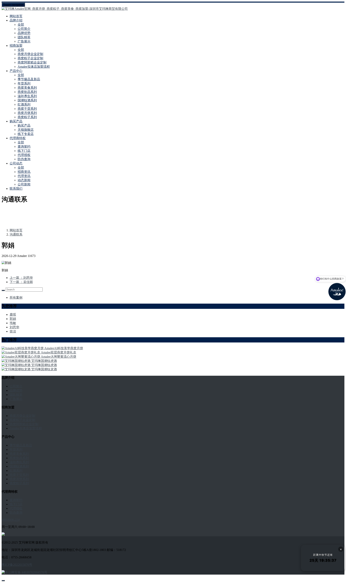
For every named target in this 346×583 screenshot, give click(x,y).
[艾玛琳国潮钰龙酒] (16, 369)
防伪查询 (24, 159)
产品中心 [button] (16, 70)
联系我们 (16, 188)
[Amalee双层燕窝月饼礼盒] (21, 352)
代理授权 (24, 155)
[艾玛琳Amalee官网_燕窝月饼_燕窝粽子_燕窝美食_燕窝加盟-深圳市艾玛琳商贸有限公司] (173, 9)
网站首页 (16, 16)
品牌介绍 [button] (16, 20)
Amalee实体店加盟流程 (34, 66)
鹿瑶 (13, 314)
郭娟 (13, 318)
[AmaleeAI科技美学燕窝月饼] (23, 348)
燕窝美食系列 (27, 87)
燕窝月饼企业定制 (30, 54)
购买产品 (24, 125)
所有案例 (16, 297)
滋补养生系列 (27, 96)
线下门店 (24, 150)
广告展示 (24, 41)
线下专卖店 (26, 134)
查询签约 (24, 146)
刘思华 (14, 327)
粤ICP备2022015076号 (17, 564)
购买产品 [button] (16, 121)
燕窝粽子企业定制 (30, 58)
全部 (21, 24)
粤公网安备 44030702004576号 (26, 572)
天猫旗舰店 (26, 129)
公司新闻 (24, 184)
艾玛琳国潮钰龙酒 (44, 369)
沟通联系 (16, 234)
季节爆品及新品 (29, 79)
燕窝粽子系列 (27, 117)
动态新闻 (24, 180)
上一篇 (21, 277)
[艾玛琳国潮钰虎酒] (16, 360)
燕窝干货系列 (27, 108)
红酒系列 (24, 104)
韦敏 (13, 323)
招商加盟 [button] (16, 45)
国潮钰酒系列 (27, 100)
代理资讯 (24, 176)
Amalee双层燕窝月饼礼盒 (58, 352)
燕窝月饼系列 (27, 113)
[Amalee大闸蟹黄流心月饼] (21, 356)
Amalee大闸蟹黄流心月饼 (58, 356)
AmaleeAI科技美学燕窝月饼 (63, 348)
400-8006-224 (11, 520)
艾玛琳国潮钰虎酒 (44, 360)
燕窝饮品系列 (27, 92)
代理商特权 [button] (18, 138)
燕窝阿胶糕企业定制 (32, 62)
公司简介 (24, 28)
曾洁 (13, 331)
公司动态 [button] (16, 163)
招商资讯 (24, 171)
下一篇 (21, 282)
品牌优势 (24, 33)
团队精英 (24, 37)
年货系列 (24, 83)
